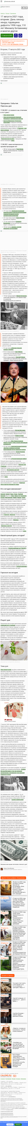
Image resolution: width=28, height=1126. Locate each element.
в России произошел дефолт (19, 458)
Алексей (3, 494)
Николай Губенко (20, 357)
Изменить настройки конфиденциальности (9, 1116)
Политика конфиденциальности (7, 1114)
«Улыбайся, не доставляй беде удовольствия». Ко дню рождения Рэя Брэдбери (18, 1045)
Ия (19, 496)
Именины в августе (6, 526)
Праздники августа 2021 (7, 139)
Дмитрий (20, 494)
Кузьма (3, 497)
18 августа (12, 514)
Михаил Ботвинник (21, 296)
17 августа (6, 514)
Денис (15, 494)
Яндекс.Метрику (24, 1122)
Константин (23, 496)
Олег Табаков (18, 352)
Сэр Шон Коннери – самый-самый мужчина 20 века (18, 1015)
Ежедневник (13, 13)
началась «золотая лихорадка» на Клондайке (12, 227)
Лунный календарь (21, 566)
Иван (12, 496)
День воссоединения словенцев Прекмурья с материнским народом (13, 117)
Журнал (7, 13)
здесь (12, 140)
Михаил (19, 497)
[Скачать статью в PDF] (16, 35)
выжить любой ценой (17, 799)
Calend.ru (3, 13)
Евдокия (3, 496)
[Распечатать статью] (20, 35)
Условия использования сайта (7, 1111)
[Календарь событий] (15, 1)
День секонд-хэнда (6, 669)
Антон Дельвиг (20, 218)
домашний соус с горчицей (8, 625)
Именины (16, 520)
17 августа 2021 (6, 35)
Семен (23, 497)
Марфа (15, 497)
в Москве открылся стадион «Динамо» (12, 348)
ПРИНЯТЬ (18, 1124)
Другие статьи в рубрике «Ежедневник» (13, 878)
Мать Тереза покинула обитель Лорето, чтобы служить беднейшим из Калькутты (15, 442)
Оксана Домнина (20, 452)
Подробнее (10, 1124)
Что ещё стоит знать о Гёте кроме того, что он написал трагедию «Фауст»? (19, 985)
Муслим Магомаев (20, 430)
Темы (25, 7)
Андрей (8, 494)
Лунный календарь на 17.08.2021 (17, 548)
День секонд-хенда (8, 115)
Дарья (11, 494)
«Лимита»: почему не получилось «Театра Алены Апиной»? (19, 1030)
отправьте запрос (9, 1109)
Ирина (16, 496)
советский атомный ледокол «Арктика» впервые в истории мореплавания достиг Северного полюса (15, 448)
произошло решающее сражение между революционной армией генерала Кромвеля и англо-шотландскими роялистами (14, 213)
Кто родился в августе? (13, 470)
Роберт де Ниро (19, 435)
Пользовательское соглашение (7, 1113)
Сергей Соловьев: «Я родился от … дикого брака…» (19, 999)
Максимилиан (9, 497)
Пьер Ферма (19, 149)
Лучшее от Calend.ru (7, 975)
